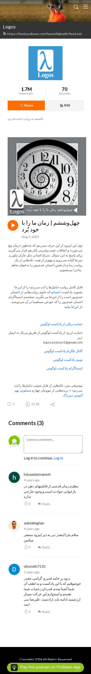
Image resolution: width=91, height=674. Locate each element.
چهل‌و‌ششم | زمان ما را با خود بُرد (51, 226)
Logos (9, 26)
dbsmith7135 (35, 566)
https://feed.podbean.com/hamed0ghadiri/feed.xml (44, 34)
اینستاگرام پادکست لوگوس (64, 368)
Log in (58, 458)
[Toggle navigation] (85, 6)
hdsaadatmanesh (37, 474)
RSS (67, 105)
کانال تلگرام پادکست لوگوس (63, 351)
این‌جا (18, 287)
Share (28, 105)
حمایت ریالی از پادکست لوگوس (61, 324)
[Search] (76, 6)
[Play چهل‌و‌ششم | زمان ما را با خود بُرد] (12, 225)
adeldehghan (34, 523)
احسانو (56, 292)
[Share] (53, 404)
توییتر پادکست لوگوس (68, 359)
